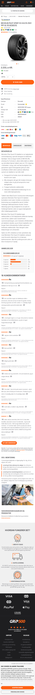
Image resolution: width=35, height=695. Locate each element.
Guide (8, 655)
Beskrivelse (6, 145)
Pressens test (9, 639)
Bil (2, 6)
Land (8, 652)
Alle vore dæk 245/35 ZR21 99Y (11, 122)
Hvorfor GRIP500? (8, 642)
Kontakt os (26, 642)
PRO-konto (9, 647)
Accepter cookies (17, 687)
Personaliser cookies (17, 692)
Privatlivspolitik (26, 647)
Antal (3, 77)
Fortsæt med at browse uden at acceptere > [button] (22, 663)
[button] (22, 311)
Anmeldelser (17, 145)
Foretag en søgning (18, 11)
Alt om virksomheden (26, 657)
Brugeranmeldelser (26, 644)
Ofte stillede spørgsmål (8, 650)
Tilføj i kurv (18, 82)
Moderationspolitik (26, 650)
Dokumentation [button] (5, 518)
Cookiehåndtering (26, 655)
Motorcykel (14, 6)
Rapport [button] (3, 288)
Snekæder (29, 6)
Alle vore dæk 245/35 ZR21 (10, 120)
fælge (7, 6)
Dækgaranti (8, 657)
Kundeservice (26, 639)
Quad (22, 6)
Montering (28, 145)
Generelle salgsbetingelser (26, 652)
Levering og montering (8, 644)
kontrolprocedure (20, 450)
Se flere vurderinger (9, 443)
